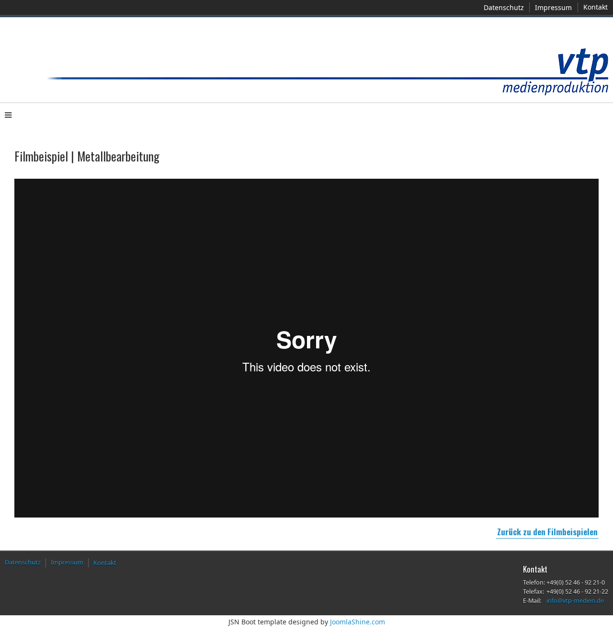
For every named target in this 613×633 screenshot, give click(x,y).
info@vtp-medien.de (575, 601)
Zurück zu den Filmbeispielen (547, 532)
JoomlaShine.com (357, 621)
